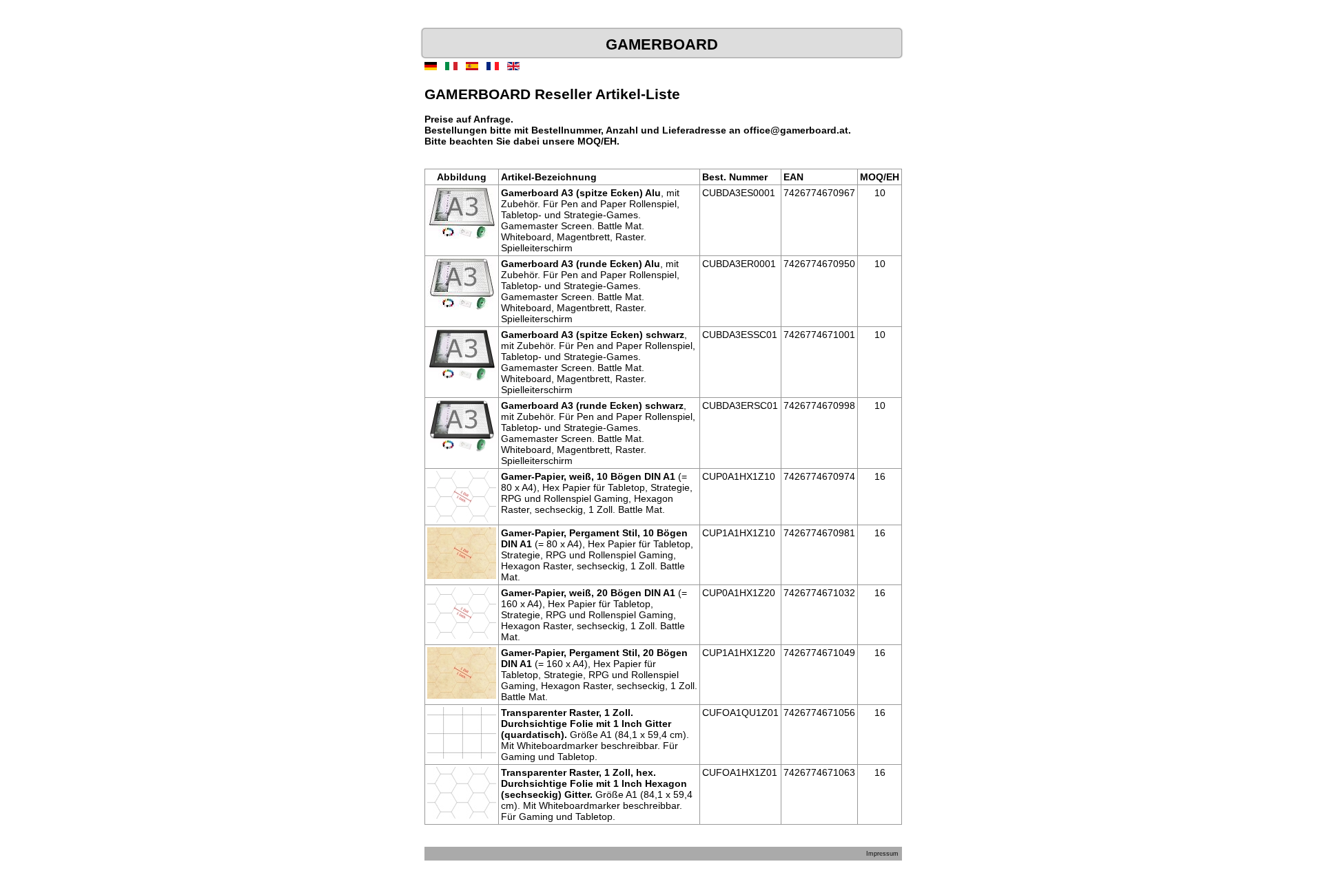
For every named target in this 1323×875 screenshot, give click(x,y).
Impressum (882, 853)
